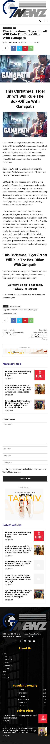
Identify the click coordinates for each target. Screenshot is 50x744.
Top (14, 28)
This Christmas (15, 306)
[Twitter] (19, 48)
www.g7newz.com (10, 313)
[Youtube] (34, 641)
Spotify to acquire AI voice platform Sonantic (13, 334)
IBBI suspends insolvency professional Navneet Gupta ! (18, 373)
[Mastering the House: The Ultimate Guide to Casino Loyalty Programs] (39, 565)
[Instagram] (20, 641)
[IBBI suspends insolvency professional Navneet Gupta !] (39, 375)
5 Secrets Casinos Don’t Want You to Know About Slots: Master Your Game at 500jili (18, 578)
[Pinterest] (25, 48)
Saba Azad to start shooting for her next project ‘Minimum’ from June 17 (38, 336)
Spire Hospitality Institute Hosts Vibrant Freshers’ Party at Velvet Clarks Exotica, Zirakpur (18, 404)
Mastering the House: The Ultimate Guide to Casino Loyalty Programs (18, 563)
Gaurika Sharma (11, 42)
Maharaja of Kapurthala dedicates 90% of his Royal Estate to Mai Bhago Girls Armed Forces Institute (18, 388)
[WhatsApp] (30, 48)
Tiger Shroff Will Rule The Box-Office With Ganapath (20, 310)
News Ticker (7, 28)
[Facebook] (13, 48)
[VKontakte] (29, 641)
